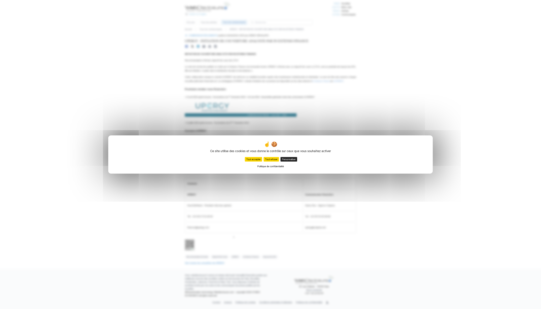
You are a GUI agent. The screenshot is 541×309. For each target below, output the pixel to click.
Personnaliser (289, 159)
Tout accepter (253, 159)
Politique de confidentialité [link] (270, 166)
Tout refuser (271, 159)
